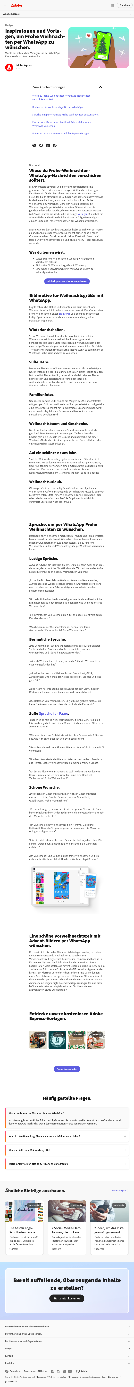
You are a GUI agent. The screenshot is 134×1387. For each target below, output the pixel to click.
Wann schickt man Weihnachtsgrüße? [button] (29, 1150)
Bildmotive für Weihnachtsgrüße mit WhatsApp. (57, 107)
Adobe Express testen (67, 1069)
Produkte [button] (9, 1363)
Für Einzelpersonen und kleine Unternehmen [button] (27, 1326)
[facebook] (52, 1371)
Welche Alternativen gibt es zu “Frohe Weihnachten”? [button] (38, 1163)
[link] (34, 145)
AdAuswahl (12, 1381)
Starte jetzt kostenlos (67, 1298)
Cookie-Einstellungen (110, 1377)
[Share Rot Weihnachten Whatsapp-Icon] (100, 1034)
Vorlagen (83, 214)
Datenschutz (74, 1377)
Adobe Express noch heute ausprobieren (67, 281)
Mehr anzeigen (119, 1190)
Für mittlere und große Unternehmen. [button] (23, 1333)
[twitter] (64, 1371)
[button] (112, 5)
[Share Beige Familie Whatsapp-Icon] (43, 1034)
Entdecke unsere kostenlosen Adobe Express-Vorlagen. (61, 133)
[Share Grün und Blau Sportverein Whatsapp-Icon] (62, 1034)
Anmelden (125, 5)
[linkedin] (70, 1371)
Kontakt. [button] (9, 1355)
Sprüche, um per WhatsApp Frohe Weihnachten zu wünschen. (65, 114)
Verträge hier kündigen (58, 1377)
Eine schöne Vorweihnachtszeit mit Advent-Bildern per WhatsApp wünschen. (61, 124)
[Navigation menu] (5, 5)
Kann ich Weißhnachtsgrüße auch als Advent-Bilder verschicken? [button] (44, 1136)
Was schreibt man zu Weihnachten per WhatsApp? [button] (36, 1113)
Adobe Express (11, 13)
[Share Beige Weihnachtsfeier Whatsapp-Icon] (81, 1034)
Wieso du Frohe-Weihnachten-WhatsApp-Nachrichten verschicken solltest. (61, 97)
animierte (64, 313)
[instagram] (58, 1371)
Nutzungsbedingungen (91, 1377)
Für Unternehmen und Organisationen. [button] (24, 1341)
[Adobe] (16, 5)
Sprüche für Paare (53, 713)
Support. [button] (9, 1348)
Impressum (41, 1377)
